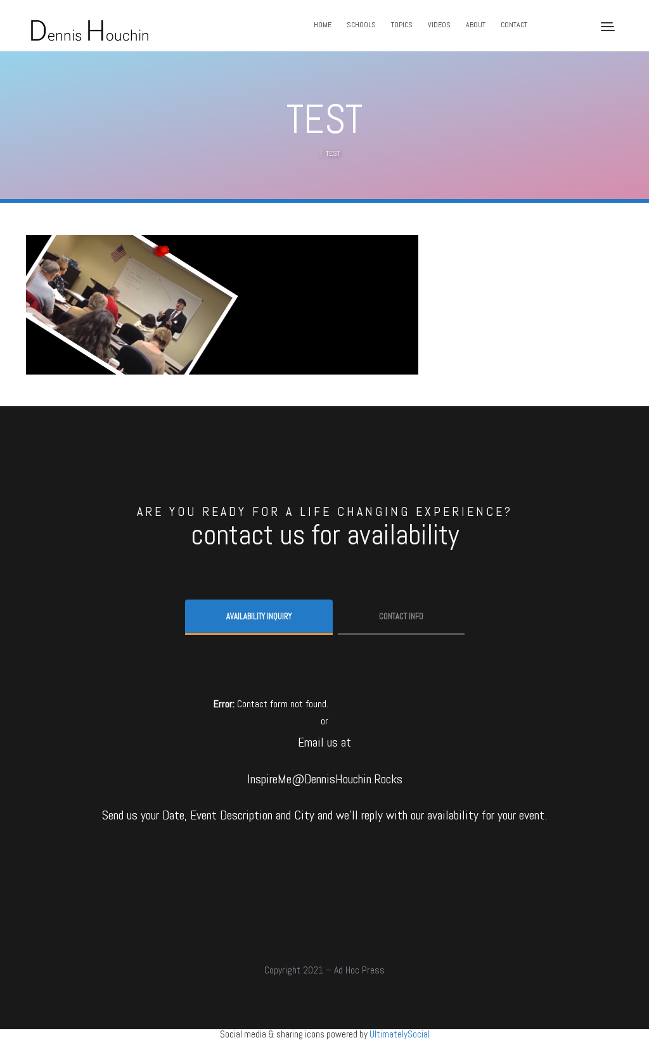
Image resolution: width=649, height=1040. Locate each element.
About (475, 25)
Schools (361, 25)
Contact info (401, 616)
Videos (439, 25)
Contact (514, 25)
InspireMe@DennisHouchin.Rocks (324, 779)
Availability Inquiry (259, 616)
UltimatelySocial (399, 1034)
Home (322, 25)
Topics (402, 25)
